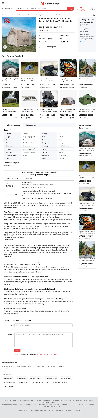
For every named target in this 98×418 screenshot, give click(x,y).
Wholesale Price (57, 400)
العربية (70, 404)
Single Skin (26, 140)
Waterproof (62, 143)
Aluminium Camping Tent (40, 382)
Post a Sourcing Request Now (47, 354)
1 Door (61, 137)
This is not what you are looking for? (25, 354)
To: (12, 330)
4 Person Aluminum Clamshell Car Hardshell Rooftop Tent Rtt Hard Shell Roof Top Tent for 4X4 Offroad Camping (87, 204)
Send (17, 350)
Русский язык (43, 404)
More (81, 41)
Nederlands (64, 404)
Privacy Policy (77, 410)
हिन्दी (86, 404)
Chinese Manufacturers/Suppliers (32, 400)
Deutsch (56, 404)
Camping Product (35, 378)
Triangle (25, 134)
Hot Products (7, 400)
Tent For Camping (66, 378)
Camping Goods (21, 378)
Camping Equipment (51, 378)
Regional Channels (77, 400)
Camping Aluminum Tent (59, 382)
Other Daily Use (39, 366)
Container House (7, 366)
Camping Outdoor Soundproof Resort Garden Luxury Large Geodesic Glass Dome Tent (87, 232)
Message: (10, 334)
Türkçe (39, 406)
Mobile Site (46, 402)
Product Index (87, 400)
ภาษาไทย (91, 404)
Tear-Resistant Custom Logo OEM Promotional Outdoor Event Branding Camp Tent (87, 177)
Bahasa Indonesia (55, 406)
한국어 (75, 404)
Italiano (50, 404)
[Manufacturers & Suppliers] (49, 3)
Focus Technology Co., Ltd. (36, 410)
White (60, 140)
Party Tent (5, 368)
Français (35, 404)
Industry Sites (67, 400)
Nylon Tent (62, 366)
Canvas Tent (51, 366)
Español (21, 404)
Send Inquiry (51, 47)
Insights (53, 402)
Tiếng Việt (46, 406)
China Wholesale (47, 400)
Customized (26, 146)
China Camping (8, 378)
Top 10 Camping (8, 386)
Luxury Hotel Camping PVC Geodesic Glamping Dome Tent (87, 149)
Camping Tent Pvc (24, 382)
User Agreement (60, 410)
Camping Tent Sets (9, 382)
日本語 (81, 404)
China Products (17, 400)
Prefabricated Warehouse (23, 366)
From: (11, 325)
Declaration (69, 410)
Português (28, 404)
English (15, 404)
